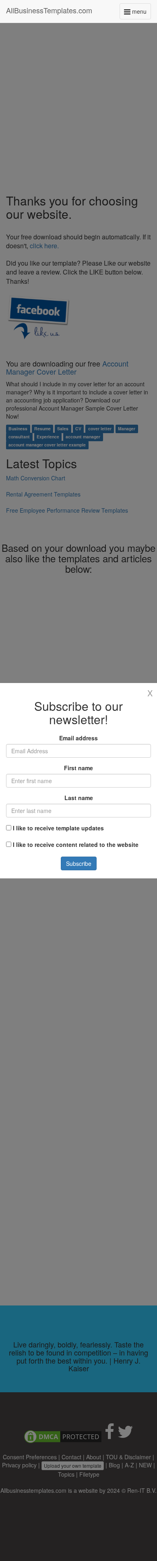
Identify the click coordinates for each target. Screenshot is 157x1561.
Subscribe (78, 863)
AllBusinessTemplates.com (49, 10)
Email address (78, 738)
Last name (78, 798)
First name (78, 768)
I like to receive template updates (58, 828)
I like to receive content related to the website (75, 844)
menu (140, 13)
